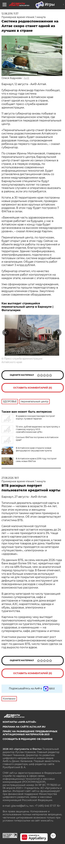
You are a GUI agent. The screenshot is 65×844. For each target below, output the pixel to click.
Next (58, 332)
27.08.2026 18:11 (10, 477)
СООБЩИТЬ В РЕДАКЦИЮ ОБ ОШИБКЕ (27, 739)
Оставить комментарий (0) (32, 387)
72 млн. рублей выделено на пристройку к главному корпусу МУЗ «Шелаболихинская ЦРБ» (38, 429)
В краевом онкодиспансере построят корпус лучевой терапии (35, 417)
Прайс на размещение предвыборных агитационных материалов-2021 (30, 733)
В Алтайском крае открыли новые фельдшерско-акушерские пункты (34, 449)
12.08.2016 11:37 (10, 13)
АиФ (26, 78)
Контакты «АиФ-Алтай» (19, 721)
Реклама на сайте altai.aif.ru (24, 726)
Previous (5, 332)
